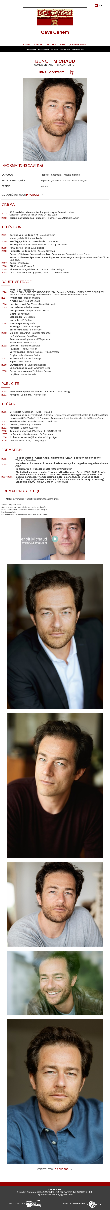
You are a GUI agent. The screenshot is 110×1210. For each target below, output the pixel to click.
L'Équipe (38, 44)
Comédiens (31, 49)
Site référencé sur (17, 1204)
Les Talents (51, 44)
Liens (41, 72)
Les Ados (54, 49)
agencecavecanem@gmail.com (55, 1194)
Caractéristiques (20, 195)
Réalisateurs (65, 49)
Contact (56, 72)
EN (100, 5)
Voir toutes (52, 1169)
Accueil (26, 44)
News (62, 44)
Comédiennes (43, 49)
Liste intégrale (78, 49)
